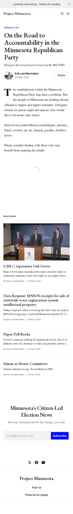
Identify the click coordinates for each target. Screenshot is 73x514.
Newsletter (11, 27)
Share (61, 75)
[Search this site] (62, 13)
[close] (69, 4)
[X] (29, 462)
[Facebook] (36, 462)
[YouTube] (43, 462)
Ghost (44, 494)
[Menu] (68, 13)
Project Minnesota (17, 13)
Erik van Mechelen (27, 73)
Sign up (36, 487)
